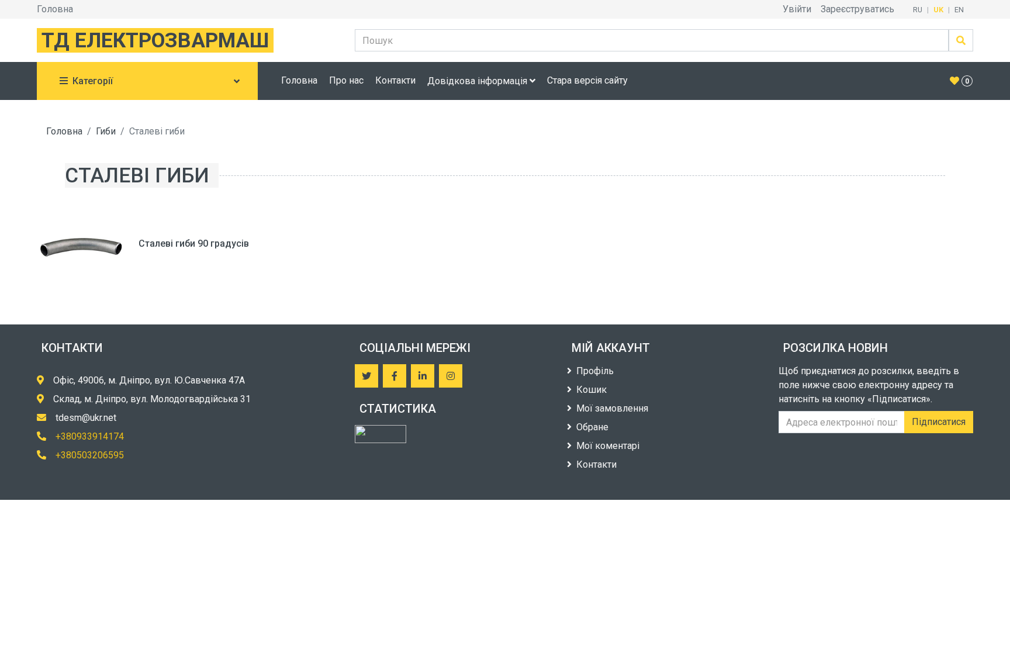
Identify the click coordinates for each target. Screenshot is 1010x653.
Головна (55, 9)
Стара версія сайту (587, 80)
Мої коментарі (607, 445)
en (959, 9)
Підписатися (939, 421)
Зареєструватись (857, 9)
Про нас (346, 80)
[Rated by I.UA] (380, 434)
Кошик (591, 389)
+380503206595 (90, 455)
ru (917, 9)
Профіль (595, 370)
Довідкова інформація (478, 81)
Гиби (106, 131)
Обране (592, 427)
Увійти (797, 9)
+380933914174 (90, 436)
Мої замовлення (612, 408)
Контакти (395, 80)
